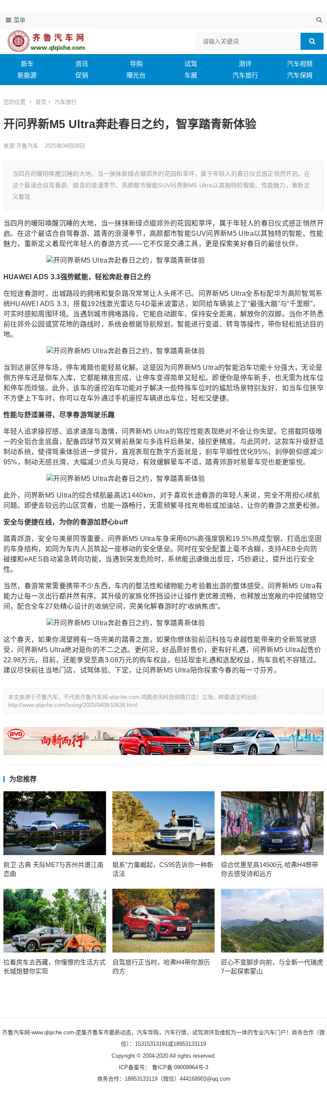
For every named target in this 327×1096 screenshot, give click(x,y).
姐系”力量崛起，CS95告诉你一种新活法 (162, 869)
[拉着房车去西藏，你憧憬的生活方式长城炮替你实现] (54, 921)
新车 (27, 63)
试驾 (190, 63)
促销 (81, 75)
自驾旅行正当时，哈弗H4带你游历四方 (161, 967)
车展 (190, 75)
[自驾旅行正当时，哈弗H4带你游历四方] (163, 921)
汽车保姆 (300, 75)
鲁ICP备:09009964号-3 (179, 1067)
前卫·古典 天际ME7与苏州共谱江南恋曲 (53, 869)
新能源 (27, 75)
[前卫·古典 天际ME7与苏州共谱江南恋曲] (54, 823)
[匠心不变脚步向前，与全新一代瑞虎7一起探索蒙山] (272, 921)
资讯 (81, 63)
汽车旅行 (245, 75)
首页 (40, 102)
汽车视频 (300, 63)
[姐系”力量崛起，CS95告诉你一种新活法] (163, 823)
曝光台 (136, 75)
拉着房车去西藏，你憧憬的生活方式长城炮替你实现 (54, 967)
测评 (245, 63)
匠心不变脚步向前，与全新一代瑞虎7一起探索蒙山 (272, 967)
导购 (136, 63)
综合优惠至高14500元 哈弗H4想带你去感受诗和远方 (269, 869)
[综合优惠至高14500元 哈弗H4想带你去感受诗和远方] (272, 823)
